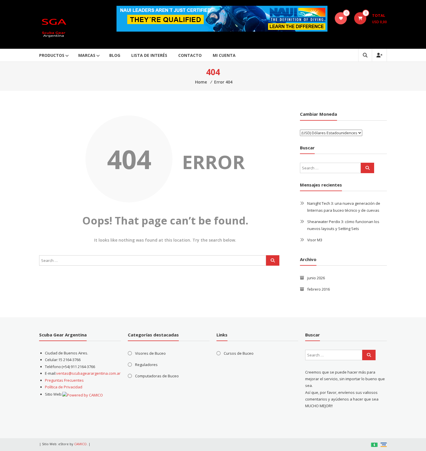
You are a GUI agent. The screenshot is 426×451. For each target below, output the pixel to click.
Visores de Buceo (150, 353)
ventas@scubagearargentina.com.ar (88, 373)
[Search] (272, 260)
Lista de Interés (149, 55)
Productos (51, 55)
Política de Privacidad (63, 387)
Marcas (86, 55)
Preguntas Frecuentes (64, 380)
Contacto (190, 55)
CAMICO (80, 444)
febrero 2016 (318, 289)
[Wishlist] (341, 18)
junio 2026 (316, 277)
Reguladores (146, 364)
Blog (114, 55)
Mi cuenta (224, 55)
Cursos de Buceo (239, 353)
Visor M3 (314, 239)
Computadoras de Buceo (157, 375)
